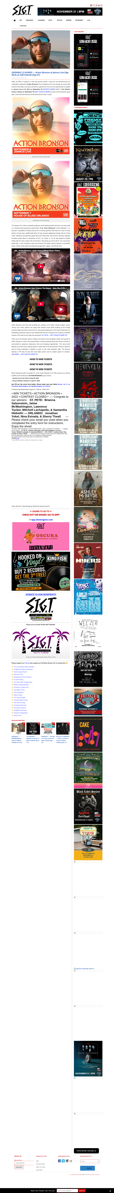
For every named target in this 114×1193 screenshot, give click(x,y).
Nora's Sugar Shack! (20, 672)
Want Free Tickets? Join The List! (43, 1190)
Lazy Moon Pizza (19, 690)
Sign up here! (18, 1160)
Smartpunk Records (20, 705)
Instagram (91, 5)
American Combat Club (21, 687)
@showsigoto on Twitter (42, 386)
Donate (89, 1168)
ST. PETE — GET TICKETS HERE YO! (54, 335)
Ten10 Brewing (18, 692)
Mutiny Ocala (18, 695)
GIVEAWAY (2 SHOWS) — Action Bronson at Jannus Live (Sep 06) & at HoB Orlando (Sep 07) (40, 73)
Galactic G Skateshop (21, 713)
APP (21, 20)
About (37, 1160)
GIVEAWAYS (28, 20)
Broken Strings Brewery (21, 685)
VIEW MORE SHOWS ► (86, 1150)
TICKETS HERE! (49, 89)
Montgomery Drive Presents (22, 677)
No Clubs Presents (20, 708)
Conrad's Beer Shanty (21, 700)
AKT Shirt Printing (19, 703)
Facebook (94, 5)
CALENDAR (41, 20)
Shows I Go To (85, 1174)
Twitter (96, 5)
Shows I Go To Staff (40, 1167)
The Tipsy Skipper (19, 697)
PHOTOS (59, 20)
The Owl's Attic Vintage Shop (23, 682)
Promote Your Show (40, 1164)
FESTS (49, 20)
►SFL (88, 20)
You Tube (99, 5)
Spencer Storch (16, 77)
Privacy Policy (39, 1170)
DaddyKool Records (20, 710)
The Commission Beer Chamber (24, 667)
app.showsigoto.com (42, 519)
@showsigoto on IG (25, 386)
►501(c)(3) (23, 26)
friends (27, 663)
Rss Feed (101, 5)
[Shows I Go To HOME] (15, 20)
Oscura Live (17, 715)
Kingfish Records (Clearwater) (23, 669)
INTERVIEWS (79, 20)
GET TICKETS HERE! (42, 92)
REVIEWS (69, 20)
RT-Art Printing (18, 679)
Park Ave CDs (18, 674)
